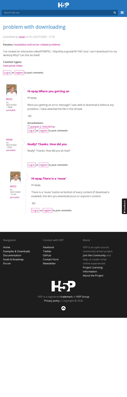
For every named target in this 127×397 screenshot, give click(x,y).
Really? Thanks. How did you (47, 144)
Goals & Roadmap (13, 259)
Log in (7, 72)
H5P (63, 286)
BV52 (9, 99)
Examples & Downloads (16, 251)
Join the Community (94, 255)
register (19, 72)
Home (6, 247)
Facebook (48, 247)
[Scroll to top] (63, 311)
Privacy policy (52, 300)
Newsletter (49, 263)
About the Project (93, 275)
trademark (66, 296)
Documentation (12, 255)
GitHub (47, 255)
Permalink (10, 110)
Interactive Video (13, 65)
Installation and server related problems (36, 44)
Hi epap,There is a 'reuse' (48, 178)
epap (22, 37)
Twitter (47, 251)
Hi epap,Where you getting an (48, 91)
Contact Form (51, 259)
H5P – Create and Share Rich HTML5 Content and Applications (63, 5)
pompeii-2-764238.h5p (43, 126)
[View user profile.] (11, 95)
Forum (7, 263)
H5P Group (82, 296)
